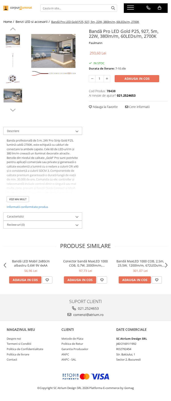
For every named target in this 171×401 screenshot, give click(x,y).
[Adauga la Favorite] (47, 279)
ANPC (65, 354)
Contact (12, 359)
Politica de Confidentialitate (25, 349)
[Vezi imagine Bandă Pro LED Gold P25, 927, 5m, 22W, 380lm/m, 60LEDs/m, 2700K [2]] (13, 79)
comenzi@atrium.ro (88, 314)
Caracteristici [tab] (15, 216)
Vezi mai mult (17, 199)
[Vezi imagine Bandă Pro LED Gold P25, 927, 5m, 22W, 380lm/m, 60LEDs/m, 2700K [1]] (13, 60)
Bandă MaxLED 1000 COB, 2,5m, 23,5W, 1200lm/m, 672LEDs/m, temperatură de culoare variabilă (140, 263)
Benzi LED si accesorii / (33, 22)
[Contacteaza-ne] (148, 7)
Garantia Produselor (74, 349)
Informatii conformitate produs (27, 207)
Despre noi (14, 339)
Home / (9, 22)
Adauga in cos (137, 78)
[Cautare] (113, 8)
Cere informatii (139, 107)
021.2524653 (88, 308)
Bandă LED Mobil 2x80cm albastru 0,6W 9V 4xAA (31, 263)
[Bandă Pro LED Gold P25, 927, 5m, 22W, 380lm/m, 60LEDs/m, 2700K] (53, 56)
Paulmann (95, 43)
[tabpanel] (53, 56)
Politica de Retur (72, 344)
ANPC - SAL (68, 359)
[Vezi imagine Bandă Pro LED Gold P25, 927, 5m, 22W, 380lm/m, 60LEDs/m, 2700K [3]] (13, 95)
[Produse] (131, 9)
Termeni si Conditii (19, 344)
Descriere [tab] (13, 131)
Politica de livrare (18, 354)
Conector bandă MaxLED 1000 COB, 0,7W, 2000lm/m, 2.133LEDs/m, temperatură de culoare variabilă (85, 263)
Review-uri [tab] (16, 225)
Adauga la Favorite (105, 107)
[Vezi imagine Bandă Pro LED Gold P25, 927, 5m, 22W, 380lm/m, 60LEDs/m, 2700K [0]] (13, 41)
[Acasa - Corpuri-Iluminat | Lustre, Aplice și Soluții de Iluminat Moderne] (18, 8)
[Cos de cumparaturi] (159, 7)
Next (13, 109)
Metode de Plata (72, 339)
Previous (13, 29)
